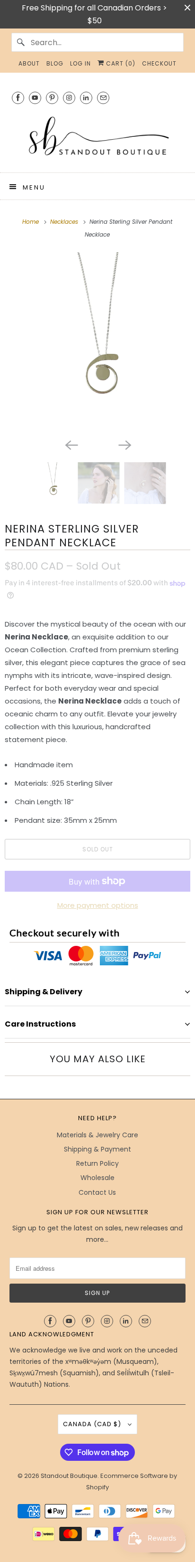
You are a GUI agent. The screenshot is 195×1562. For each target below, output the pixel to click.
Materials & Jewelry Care (97, 1135)
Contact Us (97, 1192)
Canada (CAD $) (93, 1424)
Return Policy (97, 1163)
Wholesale (97, 1177)
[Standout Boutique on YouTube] (35, 97)
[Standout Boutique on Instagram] (69, 97)
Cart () (119, 63)
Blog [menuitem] (54, 63)
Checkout (159, 63)
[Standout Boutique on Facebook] (18, 97)
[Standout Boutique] (97, 136)
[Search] (20, 42)
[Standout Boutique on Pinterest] (52, 97)
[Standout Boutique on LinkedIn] (86, 97)
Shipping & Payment (97, 1149)
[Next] (124, 444)
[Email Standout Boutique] (103, 97)
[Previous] (71, 444)
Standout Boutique (69, 1475)
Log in (80, 63)
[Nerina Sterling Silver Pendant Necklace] (97, 343)
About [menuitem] (29, 63)
